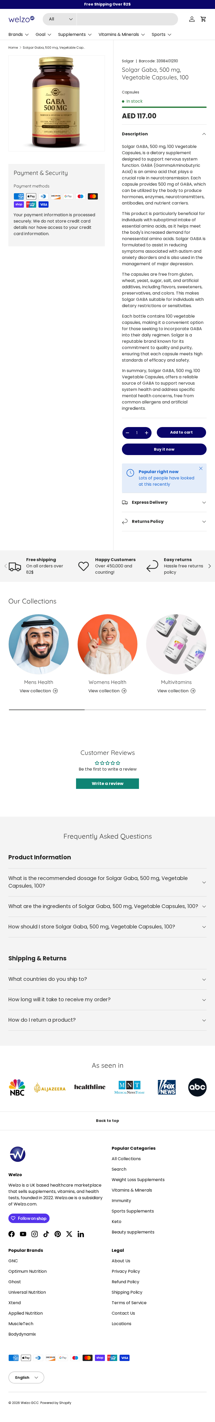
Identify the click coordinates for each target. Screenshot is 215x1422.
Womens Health (107, 682)
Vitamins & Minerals (132, 1190)
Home (13, 47)
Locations (121, 1324)
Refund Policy (125, 1282)
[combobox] (110, 19)
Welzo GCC (30, 1403)
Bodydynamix (22, 1334)
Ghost (14, 1282)
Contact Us (123, 1313)
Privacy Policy (126, 1271)
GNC (13, 1261)
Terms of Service (129, 1303)
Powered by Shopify (55, 1403)
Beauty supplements (133, 1232)
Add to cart (181, 432)
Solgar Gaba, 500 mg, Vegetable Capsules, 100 (54, 47)
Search (119, 1169)
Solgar (128, 61)
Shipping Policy (127, 1292)
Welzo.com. (25, 1204)
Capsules (130, 92)
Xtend (14, 1303)
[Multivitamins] (176, 644)
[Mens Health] (39, 644)
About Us (121, 1261)
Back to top (107, 1120)
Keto (116, 1222)
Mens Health (38, 682)
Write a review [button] (107, 784)
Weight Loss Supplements (138, 1180)
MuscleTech (20, 1324)
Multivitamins (176, 682)
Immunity (121, 1201)
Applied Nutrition (25, 1313)
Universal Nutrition (27, 1292)
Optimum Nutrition (27, 1271)
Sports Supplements (133, 1211)
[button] (203, 19)
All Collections (126, 1159)
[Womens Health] (108, 644)
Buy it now (164, 449)
